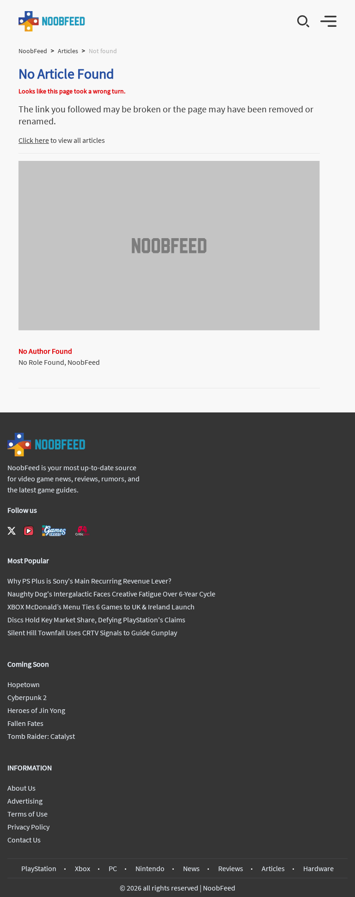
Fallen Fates (25, 723)
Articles (68, 51)
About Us (21, 788)
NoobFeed (32, 51)
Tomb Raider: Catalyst (41, 736)
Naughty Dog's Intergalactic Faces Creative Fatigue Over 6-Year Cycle (111, 593)
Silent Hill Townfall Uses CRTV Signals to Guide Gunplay (92, 632)
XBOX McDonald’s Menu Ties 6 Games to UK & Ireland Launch (101, 606)
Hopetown (23, 684)
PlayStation (38, 868)
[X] (11, 531)
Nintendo (150, 868)
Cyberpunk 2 (27, 697)
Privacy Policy (28, 826)
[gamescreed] (54, 530)
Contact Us (24, 839)
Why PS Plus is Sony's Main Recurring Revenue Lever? (89, 580)
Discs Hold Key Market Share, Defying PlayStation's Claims (96, 619)
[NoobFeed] (52, 21)
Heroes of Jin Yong (36, 710)
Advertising (25, 800)
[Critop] (82, 530)
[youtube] (28, 530)
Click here (33, 140)
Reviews (230, 868)
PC (113, 868)
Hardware (318, 868)
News (191, 868)
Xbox (82, 868)
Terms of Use (27, 813)
